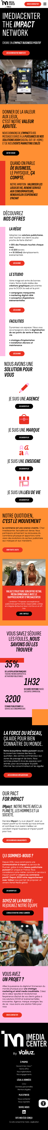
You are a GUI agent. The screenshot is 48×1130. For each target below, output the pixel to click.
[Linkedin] (24, 1112)
